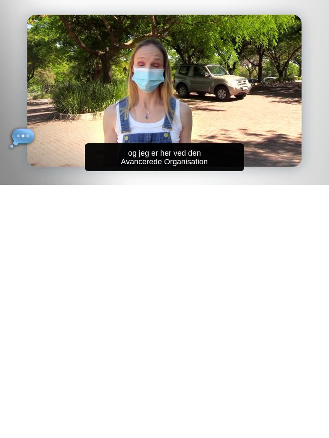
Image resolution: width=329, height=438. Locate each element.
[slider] (170, 176)
